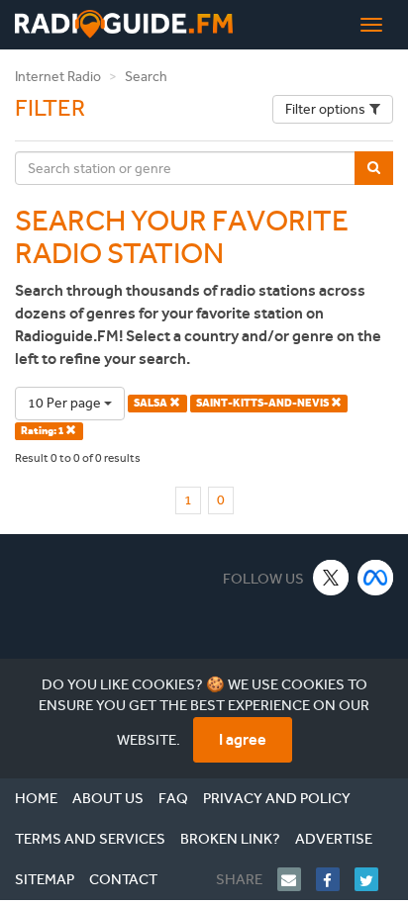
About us (108, 798)
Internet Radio (58, 76)
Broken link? (230, 839)
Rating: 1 (43, 430)
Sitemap (44, 879)
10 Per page (66, 403)
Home (36, 798)
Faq (173, 798)
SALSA (151, 403)
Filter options (325, 109)
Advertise (333, 839)
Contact (123, 879)
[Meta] (375, 577)
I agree (242, 739)
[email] (296, 879)
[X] (331, 577)
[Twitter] (374, 879)
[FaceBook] (335, 879)
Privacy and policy (277, 798)
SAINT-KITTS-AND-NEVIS (263, 403)
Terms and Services (90, 839)
